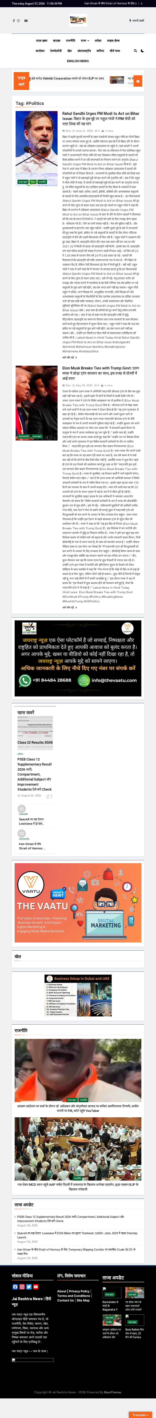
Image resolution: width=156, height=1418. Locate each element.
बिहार (33, 182)
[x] (22, 21)
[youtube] (26, 21)
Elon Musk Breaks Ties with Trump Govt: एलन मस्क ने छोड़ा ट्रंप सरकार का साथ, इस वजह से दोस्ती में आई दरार (100, 373)
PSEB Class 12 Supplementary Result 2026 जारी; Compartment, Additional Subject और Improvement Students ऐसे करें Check (35, 774)
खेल (69, 51)
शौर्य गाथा (115, 51)
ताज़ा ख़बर (41, 40)
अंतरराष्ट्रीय (84, 51)
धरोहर (98, 40)
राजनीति (70, 40)
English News (78, 61)
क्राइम (56, 40)
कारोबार (40, 51)
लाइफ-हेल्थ (113, 40)
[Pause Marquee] (138, 81)
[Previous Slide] (135, 3)
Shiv (68, 130)
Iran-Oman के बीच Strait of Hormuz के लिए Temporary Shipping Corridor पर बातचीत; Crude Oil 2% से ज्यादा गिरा (109, 3)
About (61, 1291)
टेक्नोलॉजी (56, 51)
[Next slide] (141, 3)
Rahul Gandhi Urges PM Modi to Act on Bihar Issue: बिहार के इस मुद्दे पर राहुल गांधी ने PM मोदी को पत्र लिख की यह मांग (100, 118)
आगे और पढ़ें (68, 357)
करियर (100, 51)
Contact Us (65, 1300)
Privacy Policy (79, 1291)
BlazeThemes (112, 1392)
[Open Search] (135, 50)
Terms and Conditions (73, 1296)
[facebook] (14, 21)
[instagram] (18, 21)
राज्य (83, 40)
